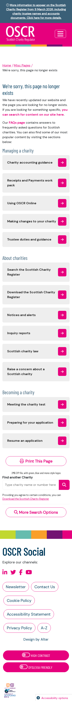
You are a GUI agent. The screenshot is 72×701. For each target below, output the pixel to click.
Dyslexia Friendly (40, 667)
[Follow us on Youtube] (29, 572)
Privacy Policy (19, 627)
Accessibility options (54, 698)
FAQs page (17, 122)
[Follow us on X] (13, 572)
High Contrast (40, 655)
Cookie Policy (19, 600)
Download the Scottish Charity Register (25, 499)
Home (6, 65)
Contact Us (44, 586)
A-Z (44, 627)
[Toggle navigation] (60, 34)
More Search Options (38, 512)
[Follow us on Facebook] (21, 572)
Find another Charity (17, 477)
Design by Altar (36, 639)
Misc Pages (22, 65)
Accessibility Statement (29, 614)
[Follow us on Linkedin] (4, 572)
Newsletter (16, 586)
